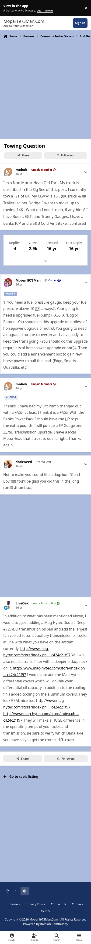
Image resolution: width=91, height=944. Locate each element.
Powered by (45, 924)
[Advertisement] (45, 88)
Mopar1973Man (28, 280)
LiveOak (22, 603)
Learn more (9, 8)
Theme (13, 904)
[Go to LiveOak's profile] (8, 605)
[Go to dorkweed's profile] (8, 464)
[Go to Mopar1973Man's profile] (8, 282)
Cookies (77, 904)
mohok (21, 170)
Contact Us (58, 904)
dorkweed (24, 462)
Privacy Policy (36, 904)
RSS (47, 911)
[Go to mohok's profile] (8, 172)
